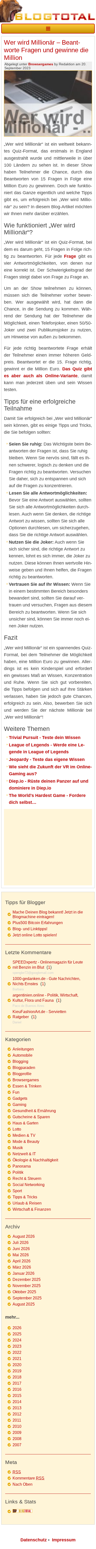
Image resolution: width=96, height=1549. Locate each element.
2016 (17, 1389)
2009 (17, 1432)
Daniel (17, 1022)
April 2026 (22, 1261)
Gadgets (20, 1098)
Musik (18, 1148)
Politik (18, 1172)
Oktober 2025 (24, 1292)
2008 (17, 1439)
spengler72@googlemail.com (33, 973)
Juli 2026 (21, 1242)
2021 (17, 1359)
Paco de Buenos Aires (28, 1006)
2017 (17, 1383)
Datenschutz (33, 1539)
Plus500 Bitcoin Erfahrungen (38, 923)
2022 (17, 1352)
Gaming (19, 1104)
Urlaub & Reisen (27, 1203)
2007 (17, 1445)
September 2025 (27, 1298)
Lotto (17, 1129)
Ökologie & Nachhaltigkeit (35, 1160)
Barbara (18, 989)
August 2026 (24, 1236)
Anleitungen (23, 1049)
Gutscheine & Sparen (31, 1117)
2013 (17, 1408)
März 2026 (22, 1267)
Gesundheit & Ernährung (34, 1111)
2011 (17, 1420)
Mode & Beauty (26, 1141)
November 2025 (27, 1286)
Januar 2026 (23, 1273)
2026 (17, 1328)
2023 (17, 1346)
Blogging (20, 1061)
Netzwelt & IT (24, 1154)
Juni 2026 (21, 1249)
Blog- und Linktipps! (30, 929)
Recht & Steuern (27, 1178)
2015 (17, 1396)
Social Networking (29, 1185)
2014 (17, 1402)
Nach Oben (22, 1484)
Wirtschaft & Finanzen (32, 1209)
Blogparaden (24, 1068)
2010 (17, 1426)
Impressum (64, 1539)
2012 (17, 1414)
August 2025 (24, 1304)
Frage (70, 256)
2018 (17, 1377)
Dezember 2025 (27, 1279)
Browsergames (40, 64)
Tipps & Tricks (25, 1197)
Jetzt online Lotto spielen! (35, 935)
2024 (17, 1340)
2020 (17, 1365)
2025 (17, 1334)
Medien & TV (24, 1135)
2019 (17, 1371)
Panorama (22, 1166)
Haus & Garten (25, 1123)
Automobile (22, 1055)
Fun (16, 1092)
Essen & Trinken (27, 1086)
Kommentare (28, 1478)
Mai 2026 (21, 1255)
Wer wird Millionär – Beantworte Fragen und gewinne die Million (46, 50)
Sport (17, 1191)
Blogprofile (22, 1074)
